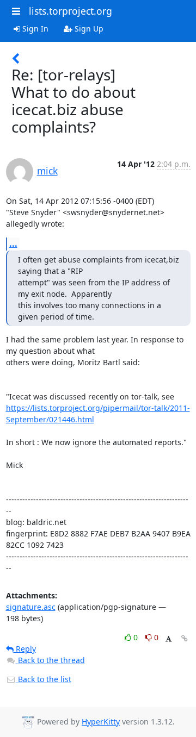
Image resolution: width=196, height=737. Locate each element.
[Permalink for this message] (185, 638)
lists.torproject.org (70, 10)
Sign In (34, 28)
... (13, 243)
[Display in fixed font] (168, 639)
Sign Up (87, 28)
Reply (25, 649)
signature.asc (31, 607)
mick (47, 170)
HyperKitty (101, 721)
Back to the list (43, 679)
